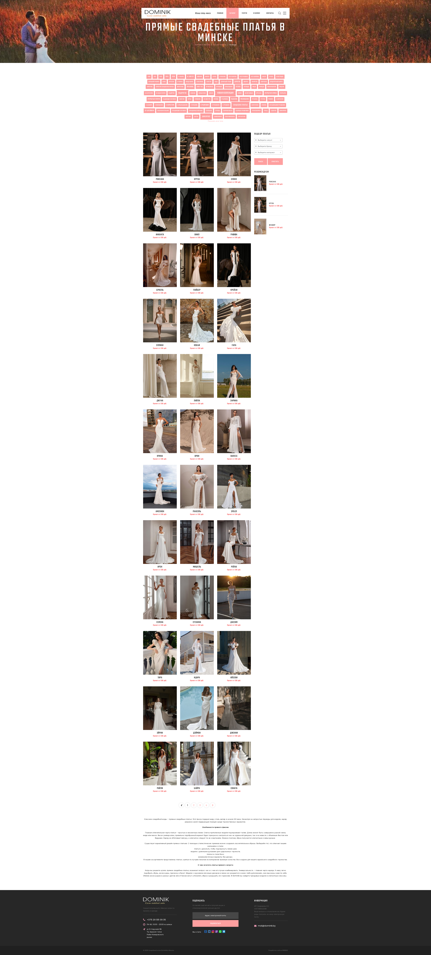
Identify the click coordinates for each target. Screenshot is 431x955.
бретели (171, 82)
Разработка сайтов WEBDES (278, 950)
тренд (266, 111)
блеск (271, 77)
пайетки (182, 99)
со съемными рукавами (277, 105)
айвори (199, 77)
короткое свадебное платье (165, 87)
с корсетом (279, 99)
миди (254, 87)
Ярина (160, 456)
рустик (263, 99)
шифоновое (218, 117)
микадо (261, 87)
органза (259, 93)
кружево (219, 87)
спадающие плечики (179, 111)
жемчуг (246, 82)
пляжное (198, 99)
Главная (220, 13)
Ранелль (197, 511)
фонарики (283, 111)
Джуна (160, 400)
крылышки (229, 87)
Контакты (270, 13)
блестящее (279, 77)
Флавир (272, 225)
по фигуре (207, 99)
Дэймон (197, 733)
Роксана (160, 179)
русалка (254, 99)
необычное (202, 93)
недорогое (182, 93)
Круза (197, 179)
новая (211, 93)
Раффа (234, 234)
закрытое (264, 82)
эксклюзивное (230, 117)
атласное (223, 77)
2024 (167, 77)
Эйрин (160, 733)
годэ (216, 82)
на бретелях (149, 93)
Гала (234, 345)
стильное (209, 111)
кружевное (209, 87)
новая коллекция (225, 93)
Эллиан (160, 345)
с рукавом (226, 105)
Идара (197, 677)
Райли (160, 788)
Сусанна (197, 622)
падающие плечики (169, 99)
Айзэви (234, 677)
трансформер (256, 111)
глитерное (199, 82)
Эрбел (234, 511)
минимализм (271, 87)
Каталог (232, 13)
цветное (188, 117)
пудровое (225, 99)
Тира (160, 677)
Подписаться (215, 924)
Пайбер (196, 290)
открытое (283, 93)
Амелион (160, 511)
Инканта (160, 234)
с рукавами (216, 105)
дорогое (237, 82)
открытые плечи (154, 99)
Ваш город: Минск (204, 13)
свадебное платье (240, 105)
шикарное (206, 116)
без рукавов (244, 77)
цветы (196, 117)
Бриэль (160, 290)
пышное (234, 99)
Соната (234, 788)
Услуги (244, 13)
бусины (180, 82)
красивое (190, 87)
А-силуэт (190, 77)
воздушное (189, 82)
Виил (197, 234)
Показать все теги (215, 121)
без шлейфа (255, 77)
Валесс (234, 456)
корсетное (180, 87)
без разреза (232, 77)
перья (190, 99)
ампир (207, 77)
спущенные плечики (196, 111)
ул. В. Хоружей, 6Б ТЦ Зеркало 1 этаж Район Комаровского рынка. (155, 933)
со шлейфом (149, 111)
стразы (217, 111)
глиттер (208, 82)
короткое (150, 87)
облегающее (249, 93)
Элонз (234, 179)
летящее (246, 87)
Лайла (197, 400)
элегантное (241, 117)
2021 (155, 77)
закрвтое (255, 82)
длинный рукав (226, 82)
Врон (197, 456)
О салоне (256, 13)
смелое (264, 105)
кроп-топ (200, 87)
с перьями (194, 105)
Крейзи (234, 290)
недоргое (172, 93)
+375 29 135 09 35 (156, 919)
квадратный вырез (276, 82)
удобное (273, 111)
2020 (149, 77)
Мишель (197, 566)
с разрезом (205, 105)
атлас (214, 77)
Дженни (234, 733)
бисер (264, 77)
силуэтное (255, 105)
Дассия (233, 622)
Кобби (197, 345)
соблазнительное (163, 111)
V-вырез (181, 77)
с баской (149, 105)
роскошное (245, 99)
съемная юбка (227, 111)
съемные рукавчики (242, 111)
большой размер (153, 82)
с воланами (159, 105)
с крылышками (182, 105)
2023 (160, 77)
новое (240, 93)
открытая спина (271, 93)
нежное (192, 93)
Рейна (234, 566)
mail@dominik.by (267, 925)
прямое (216, 99)
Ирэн (160, 566)
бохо (164, 82)
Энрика (233, 400)
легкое (238, 87)
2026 (173, 77)
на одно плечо (160, 93)
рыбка (270, 99)
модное (281, 87)
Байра (197, 788)
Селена (159, 622)
